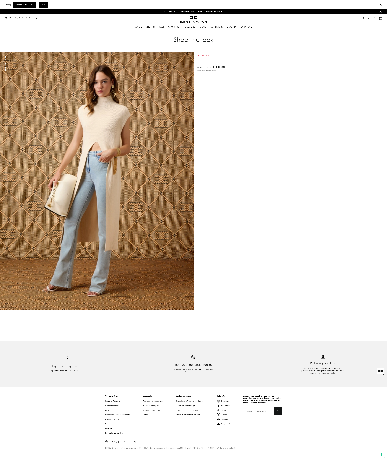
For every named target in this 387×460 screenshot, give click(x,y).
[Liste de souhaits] (374, 18)
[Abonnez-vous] (278, 411)
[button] (193, 11)
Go (43, 4)
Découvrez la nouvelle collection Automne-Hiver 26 (193, 11)
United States (22, 4)
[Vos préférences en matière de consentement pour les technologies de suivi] (382, 455)
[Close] (381, 5)
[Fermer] (380, 11)
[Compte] (368, 18)
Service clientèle (25, 18)
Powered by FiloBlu (228, 448)
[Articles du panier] (380, 18)
